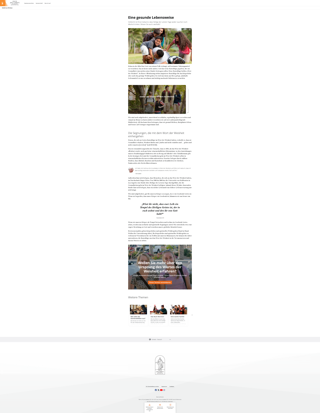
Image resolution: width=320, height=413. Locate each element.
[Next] (189, 315)
